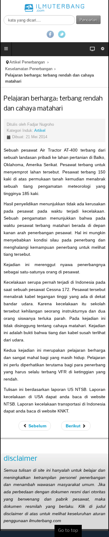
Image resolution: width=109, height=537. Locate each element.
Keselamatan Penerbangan (28, 69)
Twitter (61, 34)
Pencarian (88, 19)
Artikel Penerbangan (27, 62)
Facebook (50, 34)
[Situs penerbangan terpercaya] (54, 7)
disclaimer (20, 459)
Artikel (39, 130)
